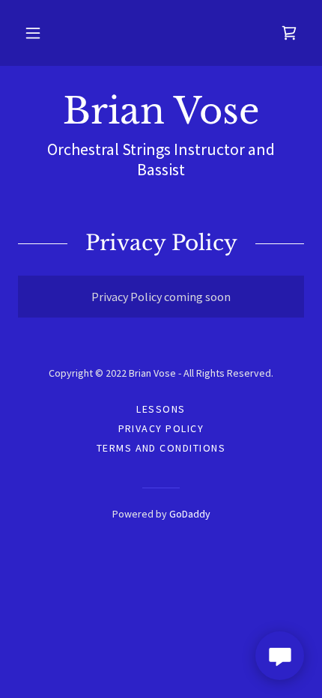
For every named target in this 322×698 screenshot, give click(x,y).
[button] (33, 33)
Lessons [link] (161, 409)
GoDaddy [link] (189, 514)
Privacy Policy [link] (161, 428)
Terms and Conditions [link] (161, 448)
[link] (289, 33)
